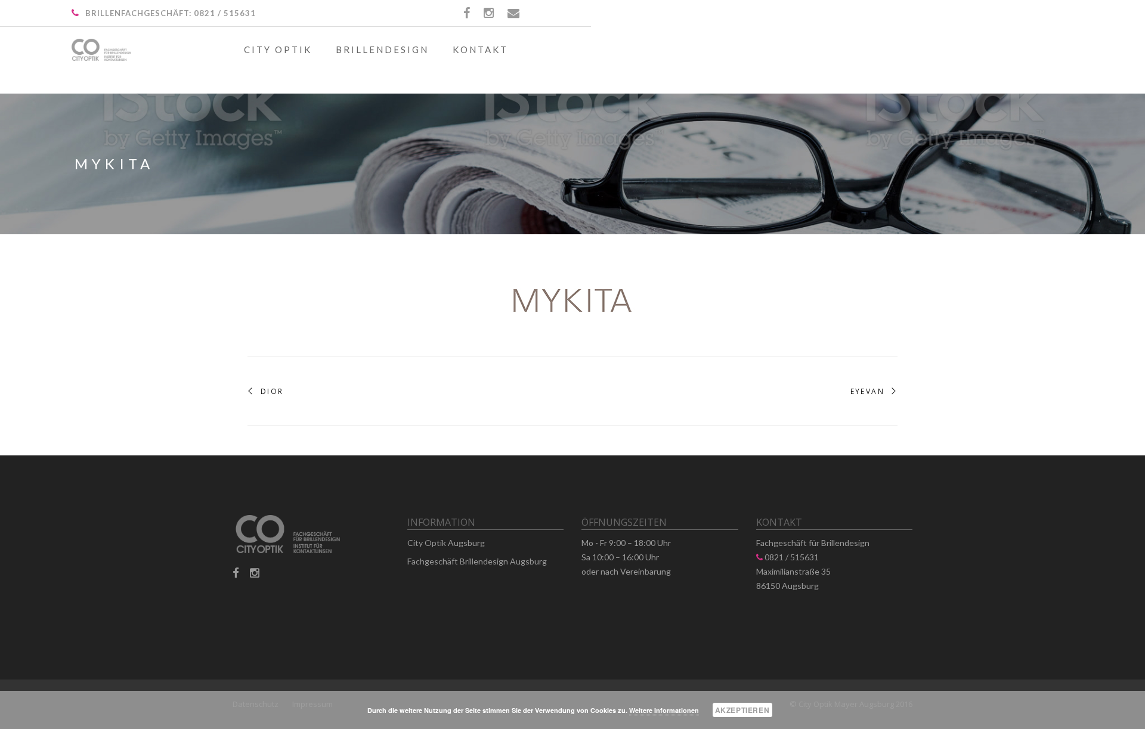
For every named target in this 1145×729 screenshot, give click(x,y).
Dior (272, 391)
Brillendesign (382, 49)
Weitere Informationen (664, 710)
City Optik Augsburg (446, 543)
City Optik (278, 49)
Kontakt (480, 49)
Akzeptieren (742, 710)
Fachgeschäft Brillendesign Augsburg (477, 561)
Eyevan (867, 391)
